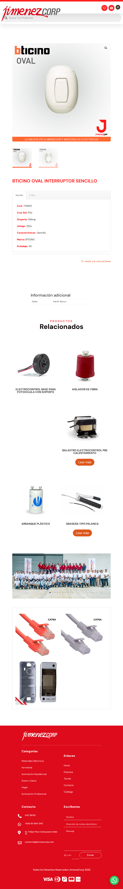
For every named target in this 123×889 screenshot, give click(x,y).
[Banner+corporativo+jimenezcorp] (61, 598)
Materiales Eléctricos (33, 760)
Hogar (25, 787)
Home (67, 765)
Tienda (67, 778)
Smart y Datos (29, 780)
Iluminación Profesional (34, 793)
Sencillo (19, 195)
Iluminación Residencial (34, 774)
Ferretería (27, 767)
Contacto (69, 785)
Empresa (68, 772)
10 (73, 592)
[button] (106, 48)
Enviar (90, 855)
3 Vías (32, 195)
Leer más (84, 462)
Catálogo (68, 791)
